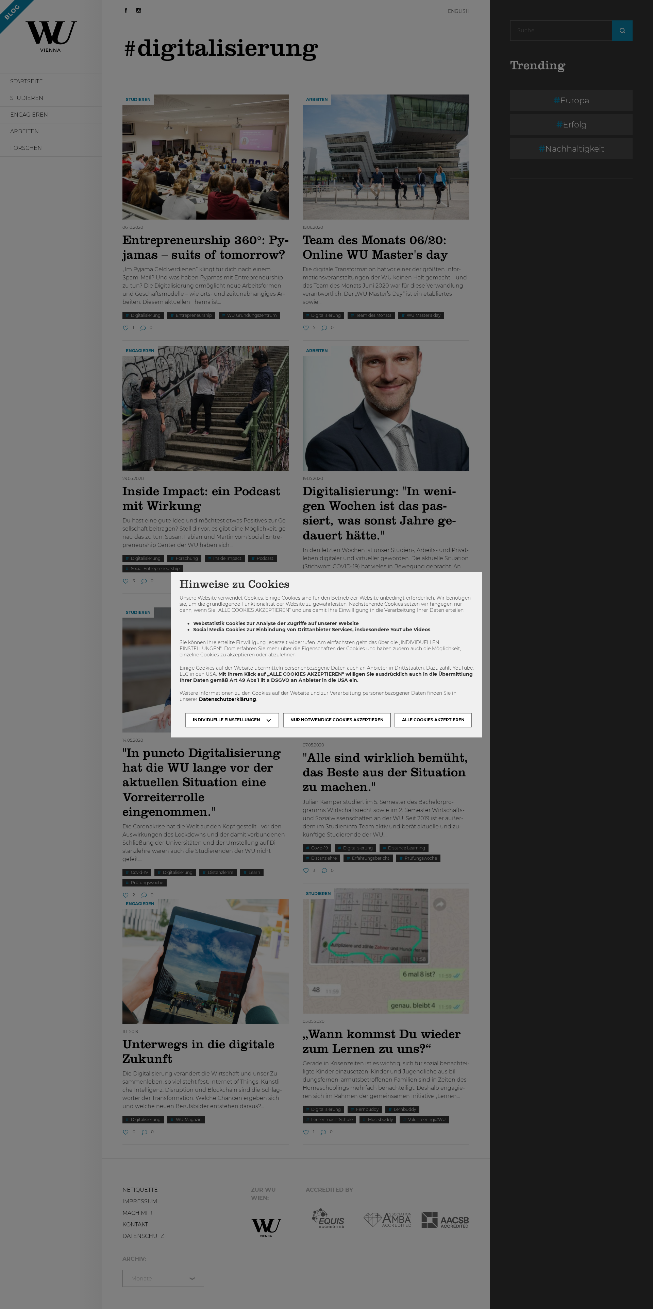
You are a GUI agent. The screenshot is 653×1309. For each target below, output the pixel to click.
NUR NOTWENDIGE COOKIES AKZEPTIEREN (337, 719)
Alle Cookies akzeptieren (433, 719)
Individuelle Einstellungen (226, 719)
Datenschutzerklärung (227, 699)
